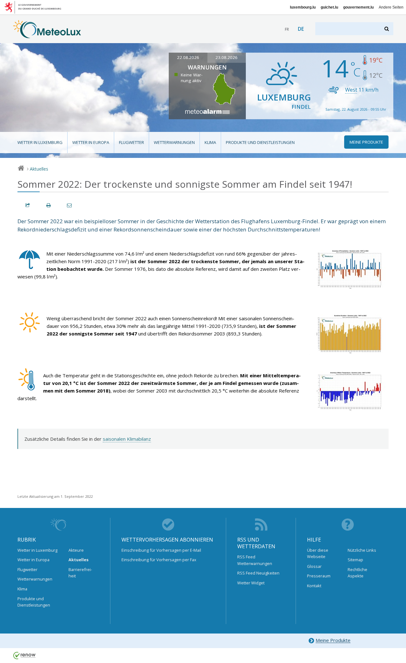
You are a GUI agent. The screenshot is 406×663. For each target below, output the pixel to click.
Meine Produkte (333, 640)
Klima (210, 142)
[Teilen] (27, 205)
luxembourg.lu (303, 7)
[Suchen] (387, 28)
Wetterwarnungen (174, 142)
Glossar (314, 566)
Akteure (76, 550)
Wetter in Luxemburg (39, 142)
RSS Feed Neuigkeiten (258, 573)
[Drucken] (48, 205)
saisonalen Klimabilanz (127, 439)
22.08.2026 (188, 57)
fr (287, 29)
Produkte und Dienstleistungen (260, 142)
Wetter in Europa (90, 142)
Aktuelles (39, 169)
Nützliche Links (362, 550)
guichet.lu (329, 7)
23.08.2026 (226, 57)
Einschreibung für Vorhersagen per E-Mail (161, 550)
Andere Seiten (391, 7)
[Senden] (69, 205)
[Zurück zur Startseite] (47, 35)
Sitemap (355, 559)
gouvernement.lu (358, 7)
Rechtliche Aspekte (357, 573)
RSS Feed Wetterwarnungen (254, 560)
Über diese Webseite (317, 553)
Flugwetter (131, 142)
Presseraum (319, 576)
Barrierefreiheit (80, 573)
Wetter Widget (251, 583)
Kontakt (314, 585)
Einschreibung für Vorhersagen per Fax (158, 559)
